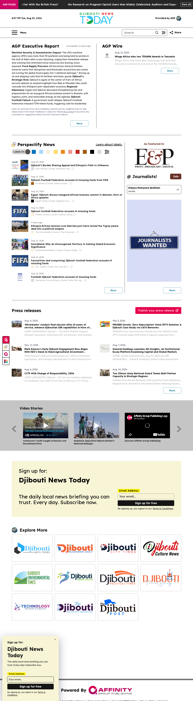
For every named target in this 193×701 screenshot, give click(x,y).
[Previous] (14, 429)
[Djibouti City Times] (118, 548)
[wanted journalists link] (154, 158)
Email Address (129, 490)
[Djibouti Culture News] (161, 548)
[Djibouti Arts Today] (32, 548)
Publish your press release (156, 310)
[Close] (55, 639)
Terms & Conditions (162, 508)
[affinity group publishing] (6, 354)
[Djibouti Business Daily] (75, 548)
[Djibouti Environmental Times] (32, 577)
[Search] (156, 32)
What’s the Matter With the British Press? (31, 4)
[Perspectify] (6, 347)
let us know (68, 111)
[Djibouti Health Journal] (75, 577)
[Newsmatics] (6, 361)
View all (186, 4)
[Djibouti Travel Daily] (161, 577)
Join (175, 176)
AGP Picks (9, 4)
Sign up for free (146, 503)
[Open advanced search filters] (163, 32)
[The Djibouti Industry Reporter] (75, 607)
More (79, 123)
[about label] (32, 168)
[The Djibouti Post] (118, 607)
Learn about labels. (109, 144)
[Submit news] (6, 339)
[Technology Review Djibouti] (32, 607)
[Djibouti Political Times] (118, 577)
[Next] (179, 429)
